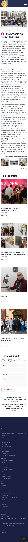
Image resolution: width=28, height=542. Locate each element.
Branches (4, 449)
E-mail (4, 532)
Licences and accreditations (8, 455)
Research (3, 483)
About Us (3, 431)
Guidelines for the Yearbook (9, 490)
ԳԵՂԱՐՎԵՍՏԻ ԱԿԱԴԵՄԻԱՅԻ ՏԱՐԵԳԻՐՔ (13, 518)
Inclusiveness (5, 465)
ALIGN (3, 502)
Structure (4, 444)
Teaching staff (5, 516)
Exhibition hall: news (8, 525)
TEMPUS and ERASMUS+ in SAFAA (10, 497)
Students (3, 514)
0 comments (21, 30)
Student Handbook (6, 476)
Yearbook (4, 485)
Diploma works (5, 471)
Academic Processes (7, 469)
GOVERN (4, 499)
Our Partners (5, 495)
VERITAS (4, 504)
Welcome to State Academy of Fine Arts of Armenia (14, 433)
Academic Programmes (7, 460)
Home (2, 428)
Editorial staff (6, 487)
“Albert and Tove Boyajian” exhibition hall (13, 523)
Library (4, 528)
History (3, 435)
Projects (4, 530)
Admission (4, 512)
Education (3, 458)
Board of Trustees (6, 440)
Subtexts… (4, 296)
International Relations (6, 493)
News (15, 30)
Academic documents (7, 478)
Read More (4, 215)
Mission (4, 437)
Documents (5, 453)
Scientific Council (6, 442)
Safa (11, 30)
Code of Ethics (5, 451)
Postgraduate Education (8, 474)
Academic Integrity (6, 462)
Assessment (5, 467)
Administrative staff (6, 446)
